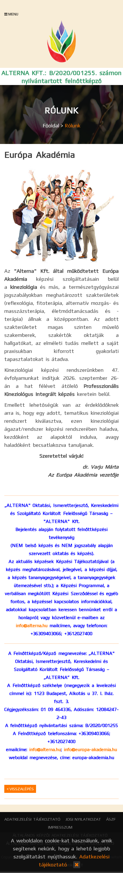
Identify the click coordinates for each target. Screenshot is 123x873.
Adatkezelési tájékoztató (32, 819)
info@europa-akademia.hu (90, 749)
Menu (12, 14)
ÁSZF (111, 819)
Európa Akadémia (39, 155)
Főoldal (51, 126)
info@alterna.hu (31, 625)
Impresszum (60, 827)
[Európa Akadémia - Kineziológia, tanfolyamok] (61, 41)
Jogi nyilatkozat (83, 819)
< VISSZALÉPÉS (20, 789)
